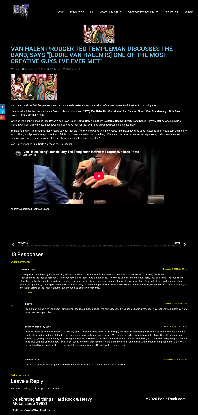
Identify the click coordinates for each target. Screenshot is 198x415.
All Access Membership (141, 11)
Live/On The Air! (109, 11)
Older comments (20, 261)
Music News (77, 11)
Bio (91, 11)
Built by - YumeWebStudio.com (33, 410)
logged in (31, 388)
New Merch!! (171, 11)
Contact (189, 11)
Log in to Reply (26, 292)
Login (61, 11)
